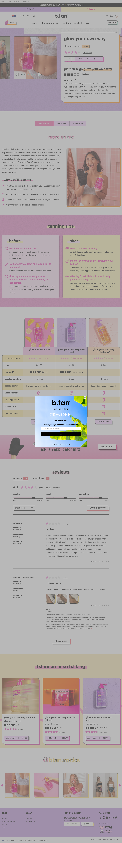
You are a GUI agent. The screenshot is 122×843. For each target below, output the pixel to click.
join (61, 435)
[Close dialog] (85, 397)
